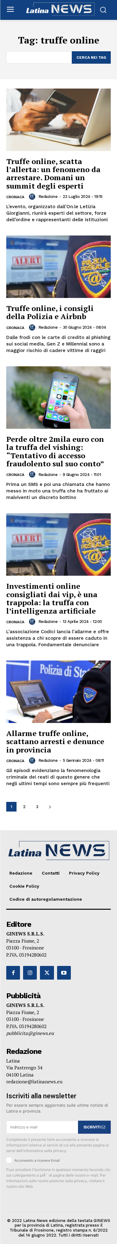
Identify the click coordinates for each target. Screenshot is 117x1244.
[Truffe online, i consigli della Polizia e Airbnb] (58, 267)
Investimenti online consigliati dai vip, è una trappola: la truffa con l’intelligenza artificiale (51, 598)
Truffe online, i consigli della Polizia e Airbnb (50, 312)
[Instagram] (30, 973)
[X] (47, 973)
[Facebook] (13, 973)
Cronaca (15, 197)
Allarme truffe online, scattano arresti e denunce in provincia (55, 741)
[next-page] (50, 807)
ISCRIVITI (92, 1127)
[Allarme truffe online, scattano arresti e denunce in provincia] (58, 692)
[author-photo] (33, 197)
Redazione (48, 196)
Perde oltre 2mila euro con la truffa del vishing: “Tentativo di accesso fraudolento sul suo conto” (55, 451)
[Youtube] (64, 973)
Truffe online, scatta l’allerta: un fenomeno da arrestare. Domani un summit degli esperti (53, 173)
